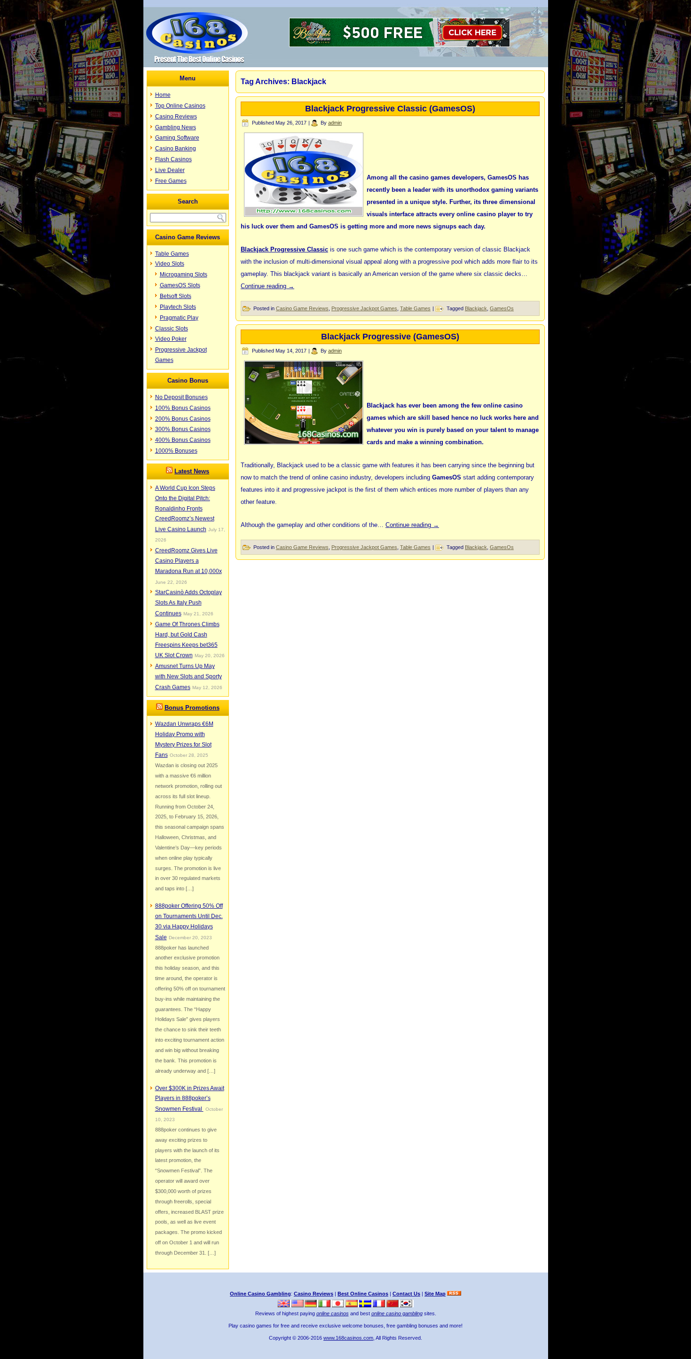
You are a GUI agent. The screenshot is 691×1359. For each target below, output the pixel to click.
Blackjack (476, 308)
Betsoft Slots (175, 296)
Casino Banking (175, 148)
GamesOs (502, 308)
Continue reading (267, 286)
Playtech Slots (178, 307)
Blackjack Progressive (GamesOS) (390, 336)
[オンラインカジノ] (339, 1305)
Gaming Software (177, 137)
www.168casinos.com (348, 1338)
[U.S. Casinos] (298, 1305)
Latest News (191, 471)
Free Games (171, 181)
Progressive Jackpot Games (364, 308)
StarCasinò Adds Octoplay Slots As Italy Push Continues (188, 603)
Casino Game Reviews (302, 308)
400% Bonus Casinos (183, 440)
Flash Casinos (173, 159)
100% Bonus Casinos (183, 408)
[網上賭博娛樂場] (393, 1305)
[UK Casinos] (284, 1305)
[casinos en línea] (352, 1305)
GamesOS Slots (180, 285)
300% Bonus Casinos (183, 429)
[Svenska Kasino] (366, 1305)
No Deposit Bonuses (181, 397)
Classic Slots (171, 328)
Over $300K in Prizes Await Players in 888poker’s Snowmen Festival (189, 1099)
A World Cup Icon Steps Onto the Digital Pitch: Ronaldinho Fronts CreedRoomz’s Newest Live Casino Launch (185, 509)
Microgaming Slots (183, 274)
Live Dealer (170, 170)
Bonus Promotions (192, 707)
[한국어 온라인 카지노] (407, 1305)
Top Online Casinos (180, 105)
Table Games (172, 254)
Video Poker (171, 339)
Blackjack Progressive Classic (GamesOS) (390, 108)
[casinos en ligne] (379, 1305)
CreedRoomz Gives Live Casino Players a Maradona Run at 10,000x (188, 560)
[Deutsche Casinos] (311, 1305)
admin (335, 123)
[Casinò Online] (325, 1305)
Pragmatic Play (179, 317)
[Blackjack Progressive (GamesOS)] (303, 441)
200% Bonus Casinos (183, 419)
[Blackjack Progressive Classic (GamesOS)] (303, 213)
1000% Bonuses (176, 451)
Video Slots (169, 263)
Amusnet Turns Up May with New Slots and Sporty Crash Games (188, 677)
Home (163, 95)
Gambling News (175, 127)
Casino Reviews (176, 116)
